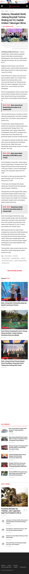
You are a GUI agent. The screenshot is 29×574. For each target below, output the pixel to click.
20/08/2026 (12, 468)
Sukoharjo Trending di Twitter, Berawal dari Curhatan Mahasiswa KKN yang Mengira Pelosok (17, 521)
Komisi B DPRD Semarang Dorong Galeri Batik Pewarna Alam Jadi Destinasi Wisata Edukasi (18, 473)
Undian (23, 258)
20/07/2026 (4, 307)
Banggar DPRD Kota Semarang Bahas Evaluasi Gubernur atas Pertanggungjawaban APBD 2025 (17, 465)
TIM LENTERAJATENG (8, 26)
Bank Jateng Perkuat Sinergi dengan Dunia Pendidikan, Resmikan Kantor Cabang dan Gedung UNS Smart (13, 363)
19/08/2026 (12, 477)
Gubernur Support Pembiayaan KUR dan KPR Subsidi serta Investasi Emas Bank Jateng (18, 447)
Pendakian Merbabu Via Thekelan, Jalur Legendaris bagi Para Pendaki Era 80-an (11, 511)
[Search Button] (27, 6)
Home (2, 11)
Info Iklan (15, 565)
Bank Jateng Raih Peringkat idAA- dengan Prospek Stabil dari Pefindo (18, 430)
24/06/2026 (4, 337)
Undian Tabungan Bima (20, 260)
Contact (9, 565)
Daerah (6, 11)
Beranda (3, 565)
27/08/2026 (12, 433)
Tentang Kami (23, 567)
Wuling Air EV (5, 263)
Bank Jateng (8, 256)
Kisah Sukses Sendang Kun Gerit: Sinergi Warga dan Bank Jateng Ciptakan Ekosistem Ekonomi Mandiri (14, 333)
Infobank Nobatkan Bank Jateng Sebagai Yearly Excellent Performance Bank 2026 (17, 456)
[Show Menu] (2, 6)
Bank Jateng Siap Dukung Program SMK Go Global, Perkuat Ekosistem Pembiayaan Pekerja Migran (18, 439)
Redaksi (16, 567)
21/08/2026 (12, 459)
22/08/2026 (12, 451)
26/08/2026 (12, 442)
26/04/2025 (18, 26)
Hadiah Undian (6, 258)
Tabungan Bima (15, 258)
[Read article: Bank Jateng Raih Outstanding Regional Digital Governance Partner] (14, 291)
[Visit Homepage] (14, 6)
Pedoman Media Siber (6, 567)
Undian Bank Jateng (7, 260)
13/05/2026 (4, 367)
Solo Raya (12, 11)
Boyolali (15, 256)
